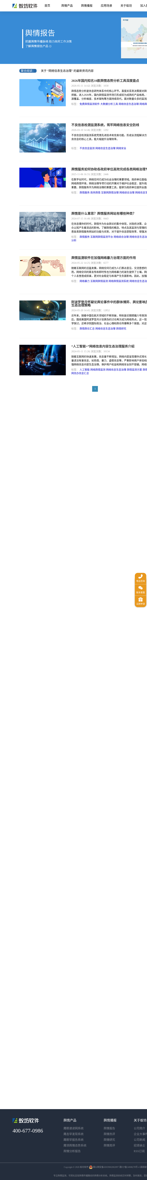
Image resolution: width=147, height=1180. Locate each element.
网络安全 (121, 148)
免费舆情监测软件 (90, 104)
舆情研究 (121, 328)
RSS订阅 (139, 1151)
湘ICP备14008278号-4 (129, 1167)
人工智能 (85, 369)
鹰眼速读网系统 (73, 1128)
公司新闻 (139, 1139)
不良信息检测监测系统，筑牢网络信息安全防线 (105, 125)
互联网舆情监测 (99, 281)
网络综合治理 (126, 192)
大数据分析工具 (109, 104)
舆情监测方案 (134, 369)
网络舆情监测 (97, 369)
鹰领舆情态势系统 (74, 1145)
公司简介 (139, 1128)
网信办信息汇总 (80, 373)
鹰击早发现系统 (73, 1134)
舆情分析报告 (72, 1151)
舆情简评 (109, 1145)
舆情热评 (109, 1134)
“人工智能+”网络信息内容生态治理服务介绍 (102, 346)
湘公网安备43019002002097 (106, 1167)
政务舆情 (95, 192)
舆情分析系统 (100, 1175)
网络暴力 (85, 281)
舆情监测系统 (115, 1175)
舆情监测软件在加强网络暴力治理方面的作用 (103, 258)
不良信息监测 (87, 148)
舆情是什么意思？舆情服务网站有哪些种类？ (103, 213)
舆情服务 (85, 192)
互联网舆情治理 (110, 192)
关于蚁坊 (126, 5)
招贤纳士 (139, 1145)
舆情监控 (25, 6)
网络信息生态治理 (129, 104)
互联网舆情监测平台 (101, 237)
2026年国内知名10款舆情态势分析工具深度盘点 (105, 80)
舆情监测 (62, 1175)
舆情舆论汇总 (87, 328)
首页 (47, 5)
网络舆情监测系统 (119, 281)
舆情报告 (109, 1128)
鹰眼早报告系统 (73, 1139)
